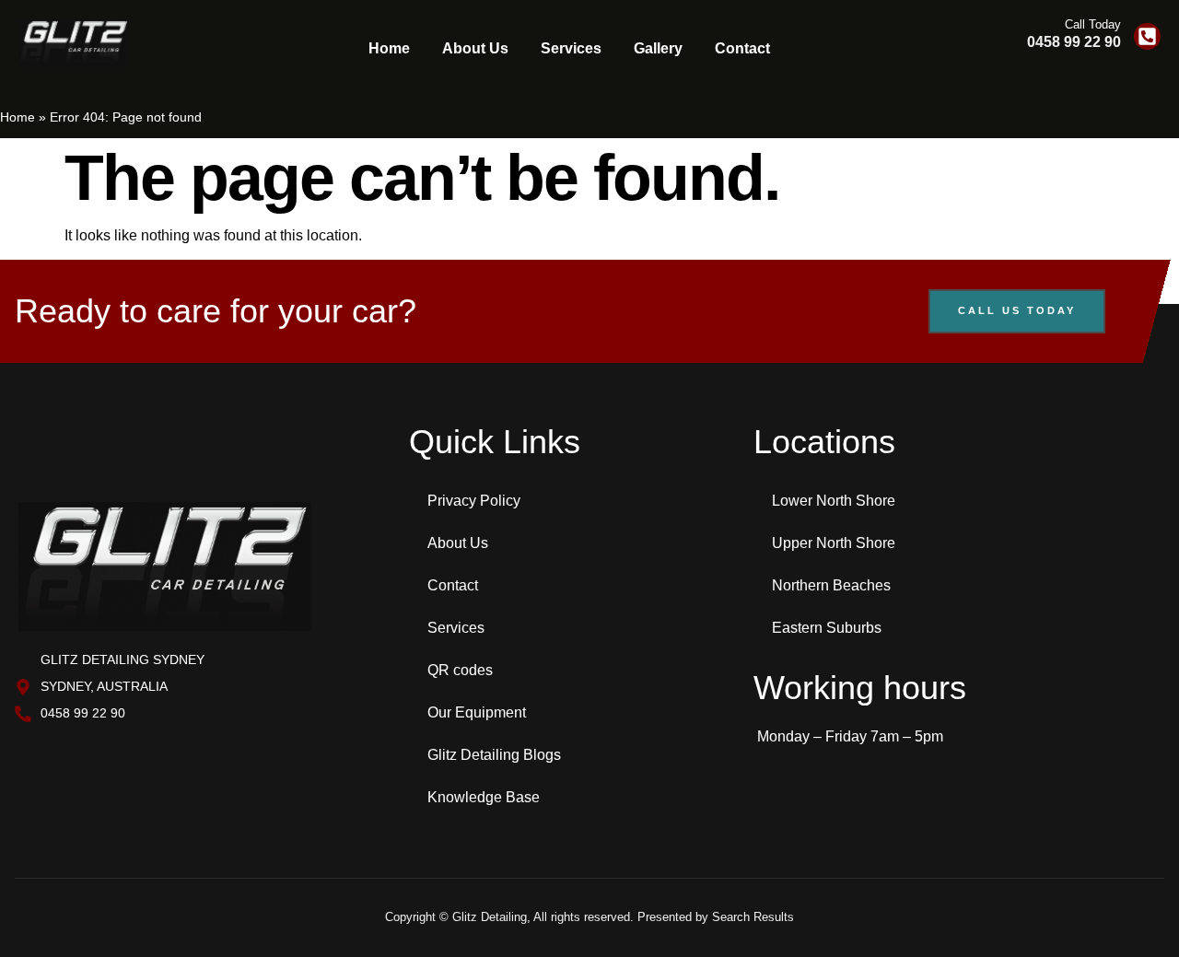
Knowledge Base (483, 797)
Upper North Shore (833, 543)
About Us (475, 48)
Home (389, 48)
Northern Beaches (831, 585)
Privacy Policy (473, 500)
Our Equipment (476, 712)
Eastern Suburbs (826, 628)
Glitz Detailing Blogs (494, 755)
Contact (742, 48)
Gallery (658, 48)
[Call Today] (1147, 36)
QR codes (460, 670)
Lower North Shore (833, 500)
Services (571, 48)
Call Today (1093, 24)
